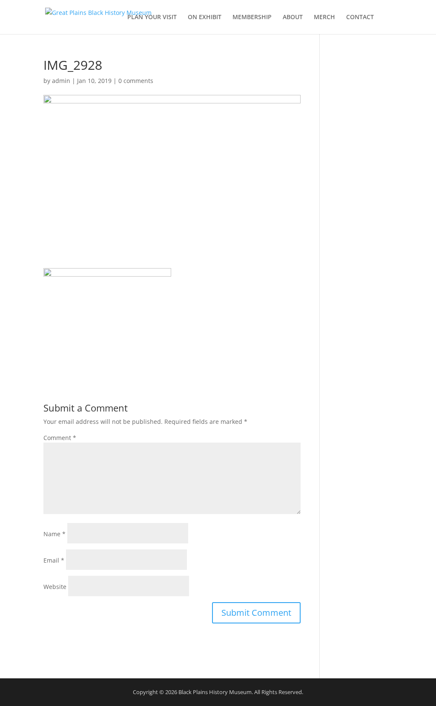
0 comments (135, 81)
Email (53, 560)
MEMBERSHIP (252, 17)
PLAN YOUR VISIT (152, 17)
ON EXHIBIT (204, 17)
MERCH (324, 17)
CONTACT (360, 17)
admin (61, 81)
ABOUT (293, 17)
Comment (59, 438)
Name (54, 534)
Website (54, 587)
